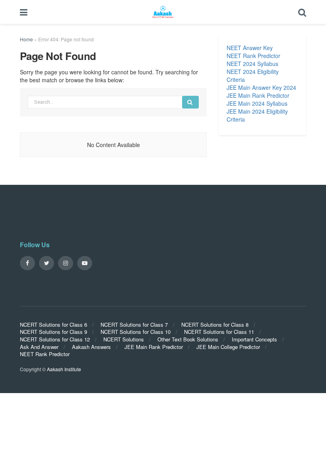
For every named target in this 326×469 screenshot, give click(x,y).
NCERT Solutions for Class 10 (136, 331)
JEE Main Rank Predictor (258, 95)
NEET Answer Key (250, 48)
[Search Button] (190, 102)
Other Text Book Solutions (187, 339)
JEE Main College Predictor (228, 347)
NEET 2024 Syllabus (252, 64)
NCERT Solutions (123, 339)
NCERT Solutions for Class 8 (214, 324)
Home (26, 39)
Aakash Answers (91, 347)
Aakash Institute (64, 369)
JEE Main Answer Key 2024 (261, 87)
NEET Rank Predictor (253, 56)
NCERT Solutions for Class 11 (219, 331)
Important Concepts (254, 339)
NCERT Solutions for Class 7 (134, 324)
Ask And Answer (39, 347)
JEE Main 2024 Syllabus (257, 103)
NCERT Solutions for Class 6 (53, 324)
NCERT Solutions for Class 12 (55, 339)
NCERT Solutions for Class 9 (53, 331)
